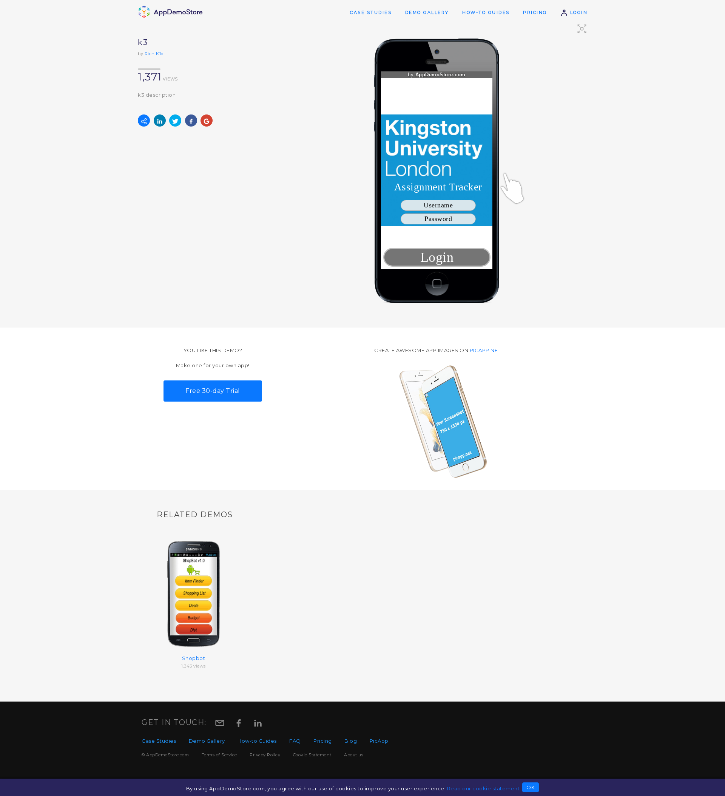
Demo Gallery (427, 12)
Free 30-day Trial (212, 390)
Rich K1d (154, 53)
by (437, 74)
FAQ (295, 741)
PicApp (379, 741)
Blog (350, 741)
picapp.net (485, 350)
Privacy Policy (265, 754)
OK (530, 787)
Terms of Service (219, 754)
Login (578, 12)
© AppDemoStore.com (165, 754)
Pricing (535, 12)
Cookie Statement (312, 754)
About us (353, 754)
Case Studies (371, 12)
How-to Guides (486, 12)
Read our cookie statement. (484, 788)
